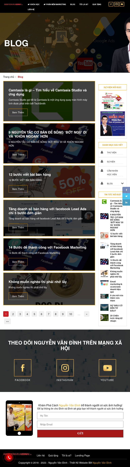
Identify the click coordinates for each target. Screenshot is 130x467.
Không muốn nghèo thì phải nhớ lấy (116, 274)
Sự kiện (111, 161)
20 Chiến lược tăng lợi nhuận (116, 318)
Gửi (80, 433)
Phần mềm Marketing (56, 4)
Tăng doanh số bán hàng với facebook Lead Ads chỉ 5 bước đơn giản (116, 250)
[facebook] (111, 4)
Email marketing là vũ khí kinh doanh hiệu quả (116, 286)
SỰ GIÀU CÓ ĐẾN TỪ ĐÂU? (116, 308)
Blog (110, 183)
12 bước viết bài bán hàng (116, 235)
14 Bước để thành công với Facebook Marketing (116, 264)
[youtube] (122, 4)
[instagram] (117, 4)
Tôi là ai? (66, 455)
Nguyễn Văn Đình (69, 405)
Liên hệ (41, 455)
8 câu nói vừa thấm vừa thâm (116, 298)
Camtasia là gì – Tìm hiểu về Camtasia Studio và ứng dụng (116, 206)
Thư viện (111, 152)
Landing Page (82, 455)
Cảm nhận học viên (112, 172)
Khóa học (34, 4)
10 (70, 314)
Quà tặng (53, 455)
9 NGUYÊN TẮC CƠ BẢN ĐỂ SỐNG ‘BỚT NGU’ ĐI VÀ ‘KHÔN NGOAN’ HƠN (116, 222)
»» (7, 321)
